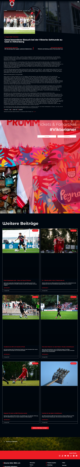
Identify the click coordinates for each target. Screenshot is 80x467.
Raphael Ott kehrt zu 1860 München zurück (15, 413)
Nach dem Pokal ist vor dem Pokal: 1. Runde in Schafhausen (58, 346)
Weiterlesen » (7, 287)
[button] (78, 2)
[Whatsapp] (71, 456)
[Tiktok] (62, 456)
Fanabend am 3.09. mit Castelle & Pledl (14, 346)
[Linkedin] (76, 456)
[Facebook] (68, 456)
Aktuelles (32, 462)
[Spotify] (73, 456)
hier (34, 111)
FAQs (63, 462)
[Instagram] (59, 456)
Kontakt (64, 465)
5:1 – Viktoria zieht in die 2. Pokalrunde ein (53, 280)
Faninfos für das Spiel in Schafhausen (52, 413)
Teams (31, 465)
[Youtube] (65, 456)
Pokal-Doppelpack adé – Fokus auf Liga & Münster (17, 280)
